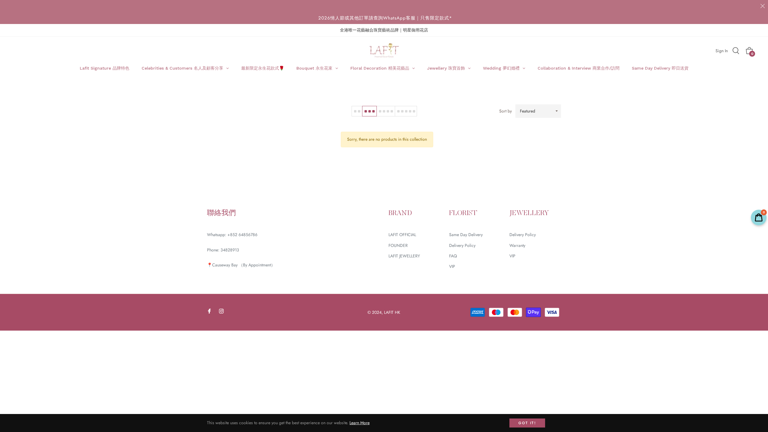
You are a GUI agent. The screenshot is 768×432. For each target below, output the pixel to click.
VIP (452, 266)
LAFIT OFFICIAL (402, 235)
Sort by (505, 111)
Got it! (527, 423)
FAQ (453, 256)
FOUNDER (398, 245)
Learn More (360, 423)
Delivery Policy (462, 245)
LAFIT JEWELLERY (404, 256)
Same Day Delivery (466, 235)
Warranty (517, 245)
